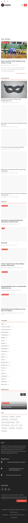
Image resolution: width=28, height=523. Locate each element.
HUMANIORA (4, 335)
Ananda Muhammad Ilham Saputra (8, 312)
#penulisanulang (5, 425)
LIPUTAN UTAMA (5, 42)
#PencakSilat (19, 428)
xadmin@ (3, 126)
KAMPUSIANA (4, 205)
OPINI (2, 359)
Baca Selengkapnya (20, 73)
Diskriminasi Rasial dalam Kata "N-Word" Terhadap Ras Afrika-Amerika (14, 194)
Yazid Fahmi (3, 102)
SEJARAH (3, 337)
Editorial (3, 379)
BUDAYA (3, 343)
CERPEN (3, 373)
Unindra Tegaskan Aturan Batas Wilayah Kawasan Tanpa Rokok (12, 264)
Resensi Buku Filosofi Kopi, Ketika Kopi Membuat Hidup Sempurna (14, 124)
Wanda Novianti (4, 149)
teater (17, 422)
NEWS (2, 324)
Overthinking (12, 428)
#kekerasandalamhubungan (8, 422)
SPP (16, 425)
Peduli (20, 425)
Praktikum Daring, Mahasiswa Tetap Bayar (16, 462)
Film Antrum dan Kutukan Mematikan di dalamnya (12, 147)
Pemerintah (4, 428)
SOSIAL (3, 340)
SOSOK (3, 354)
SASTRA (3, 368)
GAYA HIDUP (4, 346)
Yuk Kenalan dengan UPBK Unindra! (13, 475)
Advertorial (4, 381)
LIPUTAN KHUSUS (5, 329)
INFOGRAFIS (4, 376)
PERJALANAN (4, 348)
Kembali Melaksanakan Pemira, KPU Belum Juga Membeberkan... (16, 469)
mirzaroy (3, 196)
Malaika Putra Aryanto (5, 290)
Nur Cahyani (3, 65)
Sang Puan (4, 243)
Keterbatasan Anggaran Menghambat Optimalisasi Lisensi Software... (12, 221)
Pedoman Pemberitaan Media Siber (17, 514)
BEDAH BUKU (4, 362)
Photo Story (4, 384)
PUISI (3, 228)
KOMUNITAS (4, 351)
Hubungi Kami (14, 517)
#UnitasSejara (5, 419)
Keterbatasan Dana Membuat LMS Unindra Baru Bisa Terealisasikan (13, 170)
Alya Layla (3, 245)
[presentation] (21, 394)
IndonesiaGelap (13, 419)
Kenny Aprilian (4, 224)
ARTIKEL (3, 357)
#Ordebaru (4, 431)
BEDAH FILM (4, 365)
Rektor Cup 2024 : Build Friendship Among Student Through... (13, 62)
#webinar (18, 416)
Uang (12, 425)
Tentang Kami (5, 514)
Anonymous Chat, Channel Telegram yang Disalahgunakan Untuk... (11, 100)
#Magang (12, 416)
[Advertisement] (14, 22)
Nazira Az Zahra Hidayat (6, 267)
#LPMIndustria (5, 416)
